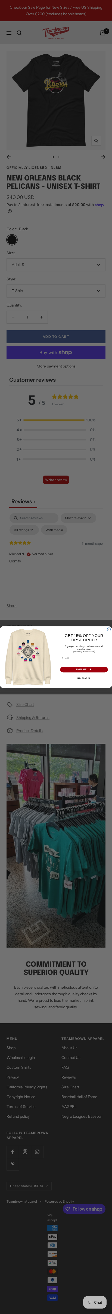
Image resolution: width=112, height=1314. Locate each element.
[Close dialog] (108, 629)
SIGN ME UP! (84, 669)
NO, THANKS (84, 678)
